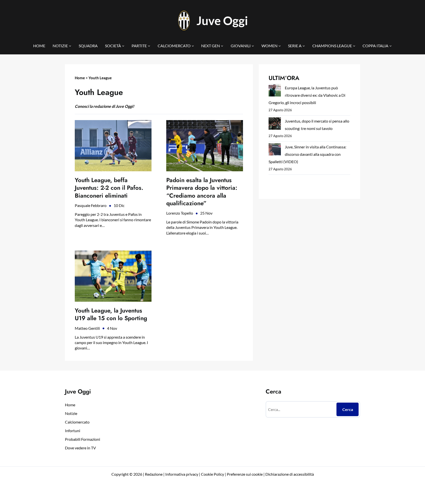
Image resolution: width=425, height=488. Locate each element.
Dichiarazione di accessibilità (289, 474)
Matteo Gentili (87, 328)
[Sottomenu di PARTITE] (149, 46)
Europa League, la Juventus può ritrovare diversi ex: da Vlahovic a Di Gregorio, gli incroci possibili (307, 95)
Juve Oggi (222, 21)
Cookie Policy (212, 474)
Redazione (154, 474)
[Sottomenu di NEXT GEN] (222, 46)
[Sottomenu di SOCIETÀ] (123, 46)
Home (80, 78)
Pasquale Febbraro (90, 205)
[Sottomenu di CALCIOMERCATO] (193, 46)
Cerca (347, 409)
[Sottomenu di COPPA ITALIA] (390, 46)
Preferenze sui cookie (245, 474)
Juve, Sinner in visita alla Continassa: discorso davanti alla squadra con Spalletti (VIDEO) (307, 154)
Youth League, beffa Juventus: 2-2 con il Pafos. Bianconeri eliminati (109, 187)
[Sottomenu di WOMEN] (279, 46)
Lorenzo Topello (179, 213)
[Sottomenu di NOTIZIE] (70, 46)
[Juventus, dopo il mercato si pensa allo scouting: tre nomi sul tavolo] (275, 124)
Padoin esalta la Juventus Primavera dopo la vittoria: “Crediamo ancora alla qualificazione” (201, 191)
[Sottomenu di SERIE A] (304, 46)
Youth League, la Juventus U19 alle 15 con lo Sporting (111, 314)
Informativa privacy (181, 474)
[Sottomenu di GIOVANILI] (253, 46)
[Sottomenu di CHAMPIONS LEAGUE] (354, 46)
